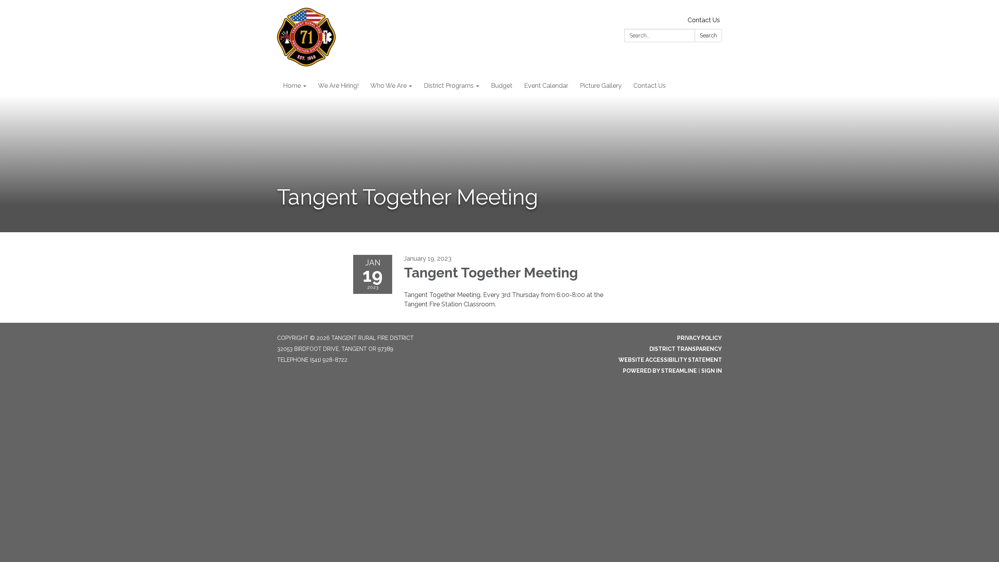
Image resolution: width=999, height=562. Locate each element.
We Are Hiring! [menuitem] (338, 85)
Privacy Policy (699, 338)
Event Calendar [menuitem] (546, 85)
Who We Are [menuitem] (388, 85)
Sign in (711, 371)
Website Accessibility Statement (670, 360)
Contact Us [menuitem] (649, 85)
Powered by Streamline (660, 371)
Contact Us (704, 20)
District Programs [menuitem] (449, 85)
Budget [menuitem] (501, 85)
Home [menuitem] (292, 85)
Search (708, 35)
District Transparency (685, 349)
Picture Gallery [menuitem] (601, 85)
